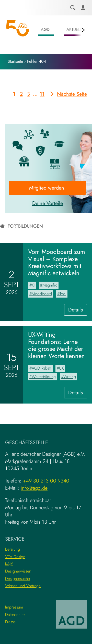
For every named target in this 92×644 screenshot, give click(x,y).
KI (33, 285)
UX (61, 368)
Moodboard (42, 294)
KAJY (9, 564)
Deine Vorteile (47, 203)
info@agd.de (34, 488)
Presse (10, 622)
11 (42, 95)
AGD (45, 29)
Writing (69, 377)
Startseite (15, 61)
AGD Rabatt (41, 368)
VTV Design (15, 557)
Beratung (12, 549)
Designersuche (17, 579)
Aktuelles (76, 29)
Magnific (49, 285)
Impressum (14, 607)
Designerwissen (18, 571)
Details (77, 311)
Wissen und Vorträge (23, 586)
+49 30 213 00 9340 (46, 481)
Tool (63, 294)
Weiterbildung (44, 377)
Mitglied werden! (47, 188)
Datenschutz (15, 615)
